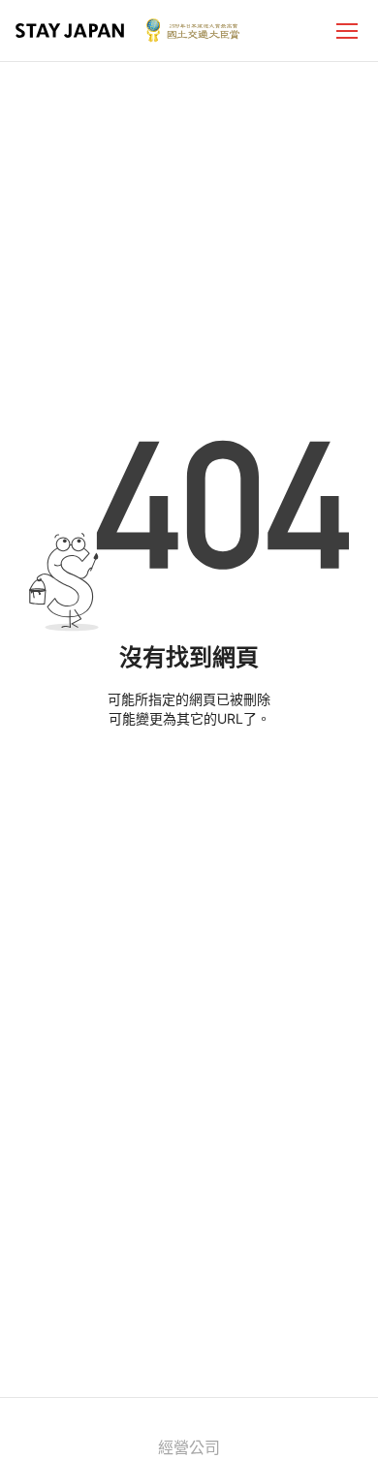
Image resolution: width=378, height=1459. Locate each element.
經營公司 (189, 1447)
